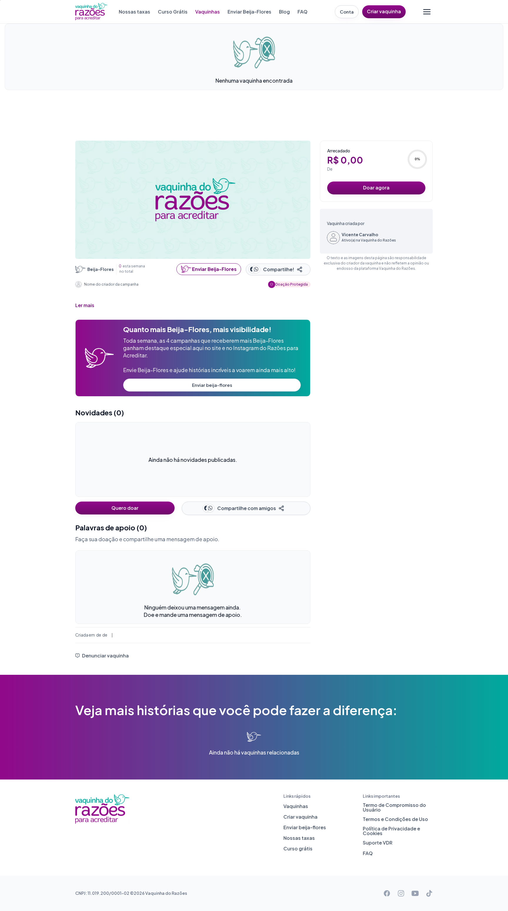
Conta (347, 11)
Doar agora (376, 187)
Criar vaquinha (384, 11)
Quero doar (124, 508)
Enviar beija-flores (212, 385)
